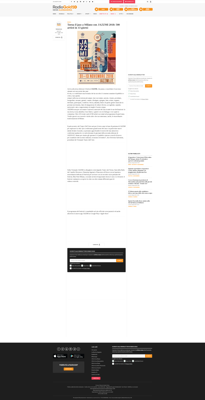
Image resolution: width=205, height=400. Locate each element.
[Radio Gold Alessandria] (65, 8)
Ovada (134, 206)
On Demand (129, 14)
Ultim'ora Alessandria (97, 361)
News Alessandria (76, 266)
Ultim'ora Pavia (96, 363)
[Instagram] (80, 1)
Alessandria (140, 164)
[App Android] (89, 1)
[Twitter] (74, 1)
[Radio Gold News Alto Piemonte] (131, 9)
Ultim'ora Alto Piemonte (98, 366)
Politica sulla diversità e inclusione (75, 387)
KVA (131, 397)
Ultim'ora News (96, 359)
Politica (70, 14)
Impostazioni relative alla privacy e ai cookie (102, 392)
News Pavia (86, 266)
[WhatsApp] (86, 1)
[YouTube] (77, 1)
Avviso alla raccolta (102, 393)
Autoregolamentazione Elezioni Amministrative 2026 (102, 388)
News (54, 14)
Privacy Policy (86, 268)
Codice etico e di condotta (90, 387)
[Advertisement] (96, 155)
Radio (113, 14)
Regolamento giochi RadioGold (113, 387)
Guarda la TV (130, 1)
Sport (87, 14)
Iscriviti (119, 260)
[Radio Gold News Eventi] (146, 9)
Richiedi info (68, 369)
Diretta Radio (95, 370)
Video (95, 14)
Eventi (79, 14)
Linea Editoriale (101, 387)
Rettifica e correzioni (133, 387)
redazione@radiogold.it (116, 397)
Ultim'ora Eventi (96, 368)
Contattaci (96, 378)
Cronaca (61, 14)
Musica (69, 22)
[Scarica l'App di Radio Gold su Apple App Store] (60, 356)
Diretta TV (103, 14)
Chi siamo (94, 350)
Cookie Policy (106, 385)
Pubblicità (94, 354)
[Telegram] (83, 1)
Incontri (134, 164)
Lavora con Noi (96, 374)
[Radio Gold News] (101, 9)
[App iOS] (92, 1)
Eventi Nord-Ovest (96, 266)
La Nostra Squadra (96, 352)
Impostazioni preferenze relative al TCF (102, 390)
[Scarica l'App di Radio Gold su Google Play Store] (77, 356)
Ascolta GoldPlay (117, 1)
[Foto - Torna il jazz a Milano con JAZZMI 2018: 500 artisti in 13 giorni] (96, 58)
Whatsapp (94, 357)
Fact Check (124, 387)
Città (121, 14)
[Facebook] (71, 1)
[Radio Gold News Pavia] (116, 9)
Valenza (135, 197)
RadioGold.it (83, 397)
